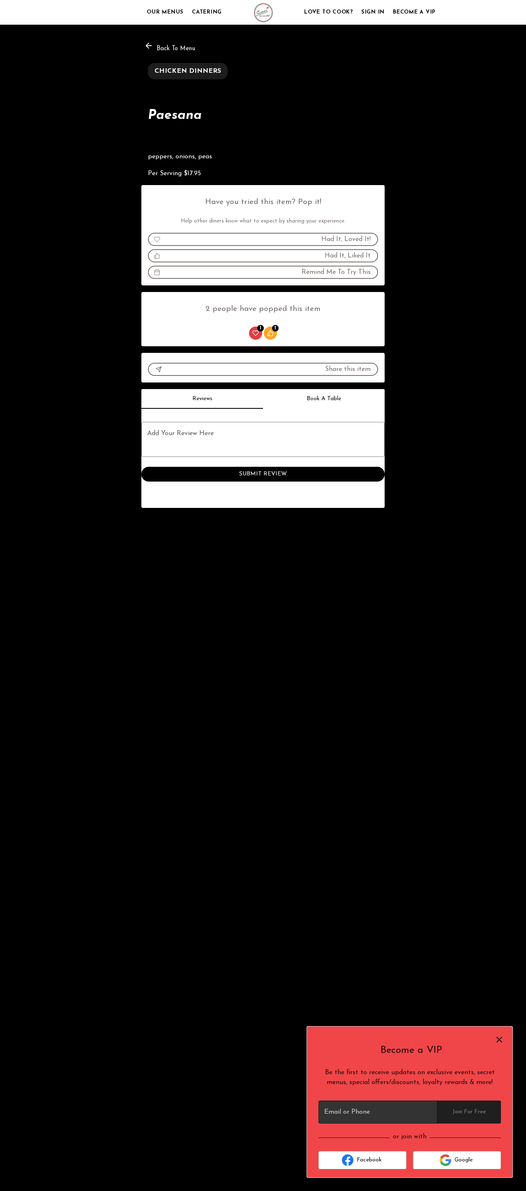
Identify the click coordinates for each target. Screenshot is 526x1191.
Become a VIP (414, 12)
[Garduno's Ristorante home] (263, 12)
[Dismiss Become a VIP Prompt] (499, 1040)
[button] (170, 47)
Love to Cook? (328, 12)
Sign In (373, 12)
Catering (207, 12)
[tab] (202, 399)
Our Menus (165, 12)
